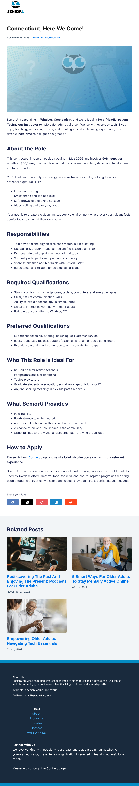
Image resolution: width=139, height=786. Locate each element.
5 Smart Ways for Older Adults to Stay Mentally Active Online (101, 579)
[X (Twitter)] (27, 502)
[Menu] (130, 7)
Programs (36, 718)
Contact (34, 457)
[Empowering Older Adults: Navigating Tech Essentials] (37, 616)
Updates (38, 37)
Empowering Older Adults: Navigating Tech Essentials (32, 641)
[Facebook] (13, 502)
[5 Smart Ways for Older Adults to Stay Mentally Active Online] (102, 554)
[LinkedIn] (56, 502)
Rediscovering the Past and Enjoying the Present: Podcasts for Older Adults (37, 581)
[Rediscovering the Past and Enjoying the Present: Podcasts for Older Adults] (37, 554)
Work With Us (36, 733)
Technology (52, 37)
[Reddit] (71, 502)
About (36, 713)
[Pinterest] (42, 502)
